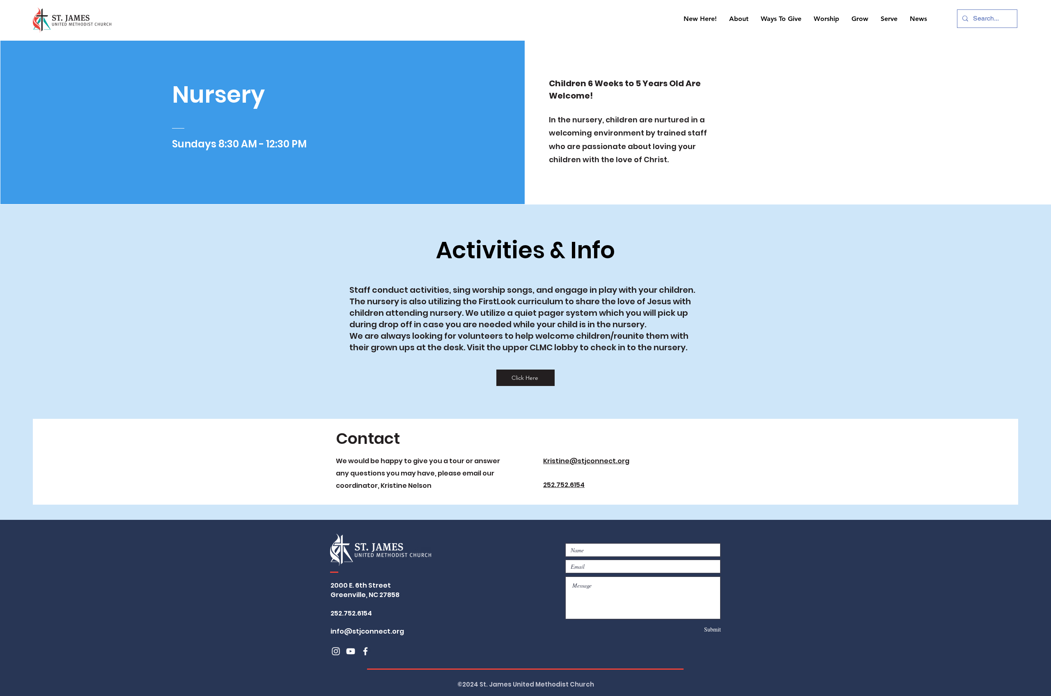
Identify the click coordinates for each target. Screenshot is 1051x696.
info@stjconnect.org (367, 631)
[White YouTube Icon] (350, 651)
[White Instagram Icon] (335, 651)
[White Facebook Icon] (365, 651)
